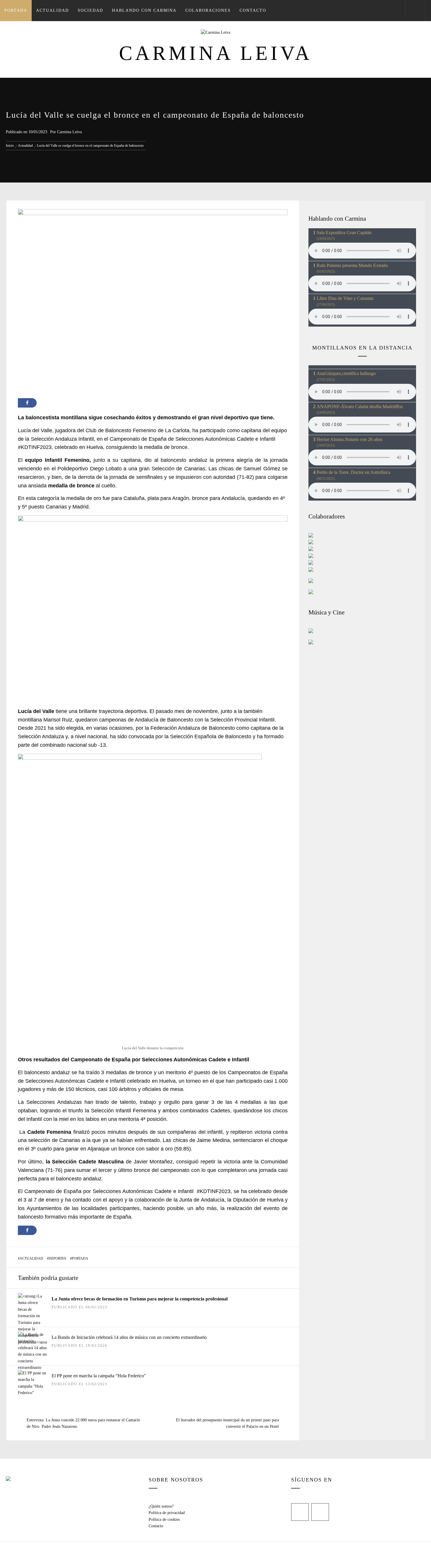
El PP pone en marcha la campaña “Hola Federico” (99, 1375)
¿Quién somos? (161, 1506)
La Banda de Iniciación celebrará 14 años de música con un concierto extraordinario (129, 1337)
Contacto (253, 10)
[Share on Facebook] (27, 403)
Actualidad (52, 10)
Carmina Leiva (215, 53)
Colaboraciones (208, 10)
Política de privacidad (167, 1513)
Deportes (57, 1258)
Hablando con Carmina (144, 10)
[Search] (415, 10)
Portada (15, 10)
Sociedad (90, 10)
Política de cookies (164, 1519)
